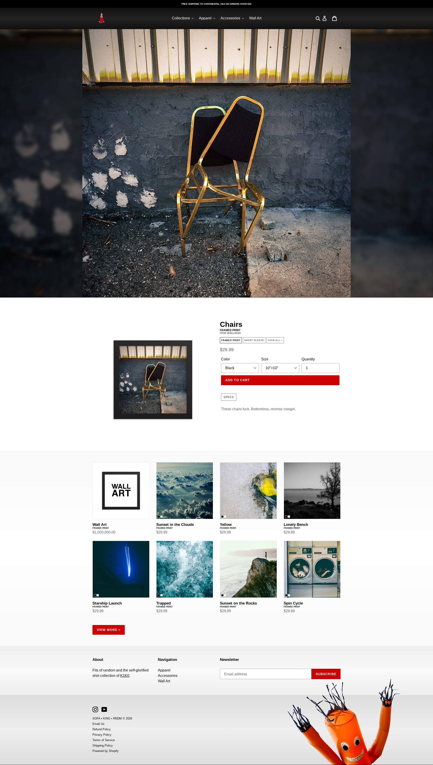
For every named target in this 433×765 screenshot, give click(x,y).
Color (225, 359)
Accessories (167, 676)
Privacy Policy (101, 734)
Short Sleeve (254, 340)
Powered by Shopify (105, 751)
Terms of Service (103, 740)
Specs (228, 397)
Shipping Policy (102, 745)
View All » (275, 340)
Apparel (164, 670)
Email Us (98, 724)
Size (264, 359)
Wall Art (164, 681)
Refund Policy (101, 729)
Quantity (308, 359)
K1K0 (124, 676)
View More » (108, 630)
